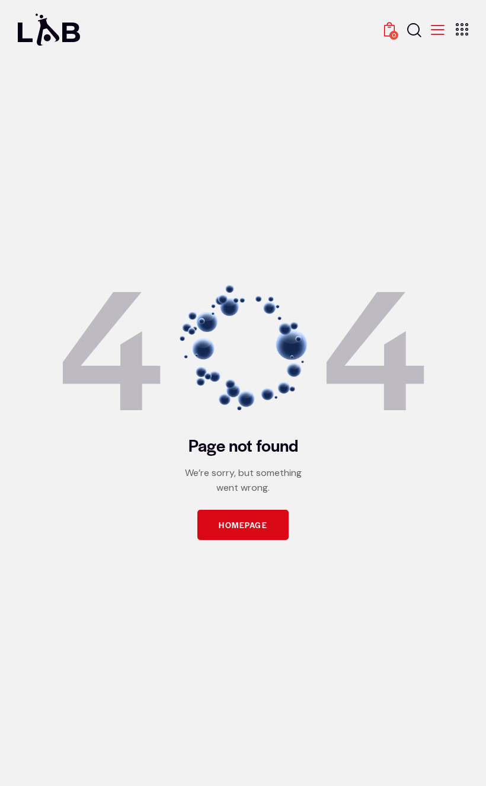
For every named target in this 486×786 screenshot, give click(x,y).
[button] (438, 28)
